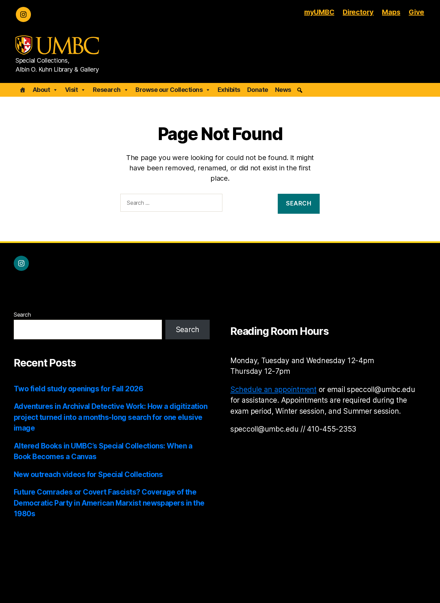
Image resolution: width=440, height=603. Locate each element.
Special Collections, (42, 60)
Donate (257, 89)
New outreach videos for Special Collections (88, 474)
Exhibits (229, 89)
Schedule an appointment (273, 389)
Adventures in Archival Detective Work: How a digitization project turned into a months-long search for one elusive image (110, 417)
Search (22, 314)
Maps (391, 12)
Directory (358, 12)
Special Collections (66, 583)
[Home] (22, 90)
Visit (71, 89)
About (41, 89)
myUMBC (319, 12)
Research (107, 89)
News (283, 89)
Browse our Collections (168, 89)
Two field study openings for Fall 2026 (78, 388)
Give (416, 12)
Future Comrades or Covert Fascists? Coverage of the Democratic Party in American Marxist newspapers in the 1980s (109, 503)
